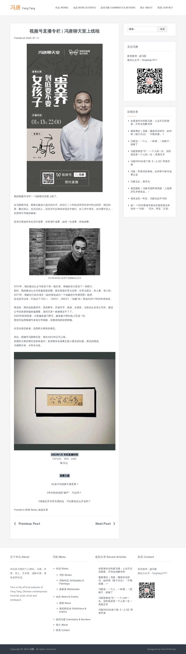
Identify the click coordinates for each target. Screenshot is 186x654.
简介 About (146, 7)
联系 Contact (165, 7)
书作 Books (65, 575)
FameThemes (168, 649)
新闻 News (31, 509)
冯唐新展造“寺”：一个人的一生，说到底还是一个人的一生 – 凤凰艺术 (115, 601)
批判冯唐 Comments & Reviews (118, 7)
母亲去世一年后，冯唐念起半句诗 (149, 198)
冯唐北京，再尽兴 (140, 181)
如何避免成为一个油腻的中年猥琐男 (65, 294)
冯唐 (15, 7)
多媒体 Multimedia (69, 589)
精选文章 (43, 509)
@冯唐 (142, 56)
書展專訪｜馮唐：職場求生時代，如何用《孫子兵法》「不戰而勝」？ (115, 580)
